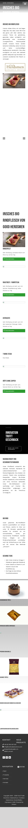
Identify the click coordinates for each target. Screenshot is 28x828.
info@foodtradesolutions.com (13, 747)
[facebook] (4, 757)
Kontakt (5, 782)
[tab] (14, 259)
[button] (4, 138)
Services (5, 778)
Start (4, 771)
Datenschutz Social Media (14, 800)
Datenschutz (14, 798)
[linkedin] (10, 757)
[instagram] (7, 757)
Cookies (21, 798)
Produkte (6, 775)
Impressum (8, 802)
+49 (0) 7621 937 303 (10, 744)
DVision (14, 804)
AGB (14, 802)
